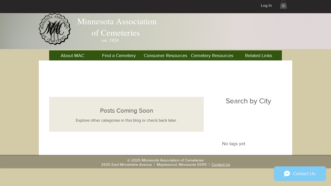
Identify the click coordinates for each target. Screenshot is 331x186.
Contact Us (221, 164)
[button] (283, 4)
